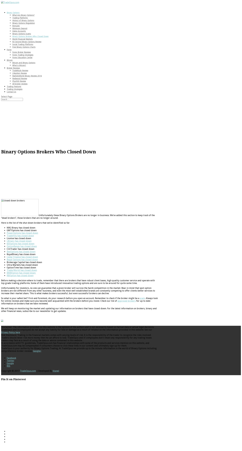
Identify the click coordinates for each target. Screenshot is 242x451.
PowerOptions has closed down (22, 233)
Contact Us (11, 92)
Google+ (37, 351)
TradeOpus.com (28, 371)
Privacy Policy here (10, 332)
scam (142, 298)
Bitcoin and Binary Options (23, 63)
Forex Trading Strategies (22, 55)
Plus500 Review (19, 81)
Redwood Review (19, 78)
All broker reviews (19, 84)
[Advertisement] (121, 122)
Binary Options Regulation (23, 23)
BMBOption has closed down (21, 273)
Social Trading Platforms (22, 44)
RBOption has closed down (20, 275)
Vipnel (56, 371)
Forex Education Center (22, 57)
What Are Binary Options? (23, 15)
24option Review (19, 73)
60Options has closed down (20, 243)
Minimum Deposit (19, 28)
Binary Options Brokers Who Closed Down (30, 36)
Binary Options (13, 12)
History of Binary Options (23, 20)
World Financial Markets (22, 39)
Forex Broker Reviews (21, 52)
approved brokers (126, 301)
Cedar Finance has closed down (22, 257)
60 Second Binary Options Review (26, 42)
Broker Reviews (13, 68)
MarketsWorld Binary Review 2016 (27, 76)
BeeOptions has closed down (21, 251)
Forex (9, 50)
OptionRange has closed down (22, 246)
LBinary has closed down (19, 241)
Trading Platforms (20, 18)
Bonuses (16, 26)
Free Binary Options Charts (23, 47)
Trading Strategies (14, 89)
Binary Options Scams (21, 34)
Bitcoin (10, 60)
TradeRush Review (20, 70)
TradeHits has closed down (20, 235)
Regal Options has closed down (22, 259)
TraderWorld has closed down (22, 270)
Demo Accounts (19, 31)
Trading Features (14, 86)
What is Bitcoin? (19, 65)
